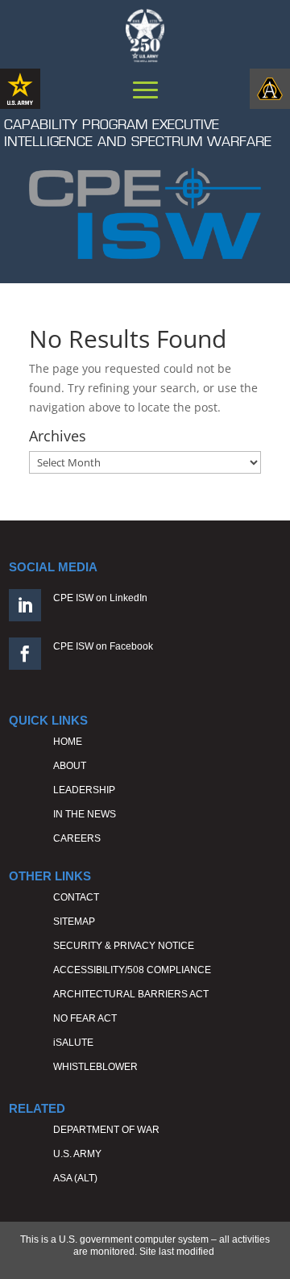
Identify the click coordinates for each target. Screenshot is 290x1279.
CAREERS (77, 838)
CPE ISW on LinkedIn (100, 598)
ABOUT (69, 765)
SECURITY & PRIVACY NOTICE (123, 945)
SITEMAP (74, 921)
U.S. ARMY (77, 1154)
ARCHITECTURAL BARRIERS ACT (131, 994)
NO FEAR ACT (85, 1018)
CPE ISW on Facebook (103, 646)
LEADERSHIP (84, 790)
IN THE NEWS (84, 814)
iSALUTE (73, 1042)
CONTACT (76, 897)
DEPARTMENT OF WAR (106, 1129)
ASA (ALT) (75, 1178)
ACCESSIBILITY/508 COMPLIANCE (132, 970)
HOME (67, 741)
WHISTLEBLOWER (95, 1066)
